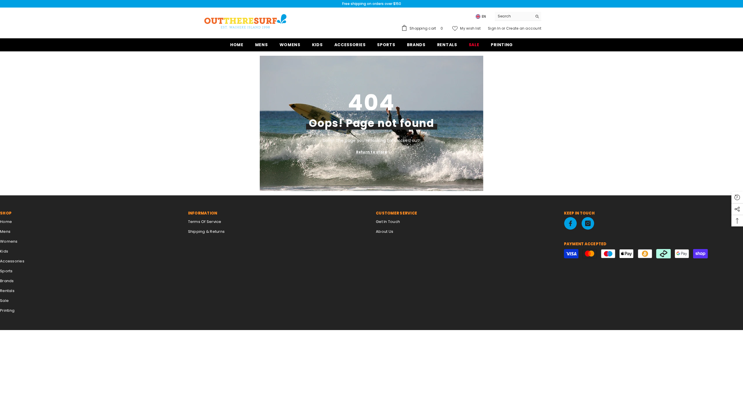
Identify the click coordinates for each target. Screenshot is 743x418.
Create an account (523, 28)
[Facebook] (570, 223)
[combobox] (513, 16)
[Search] (518, 16)
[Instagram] (587, 223)
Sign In (495, 28)
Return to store (371, 151)
